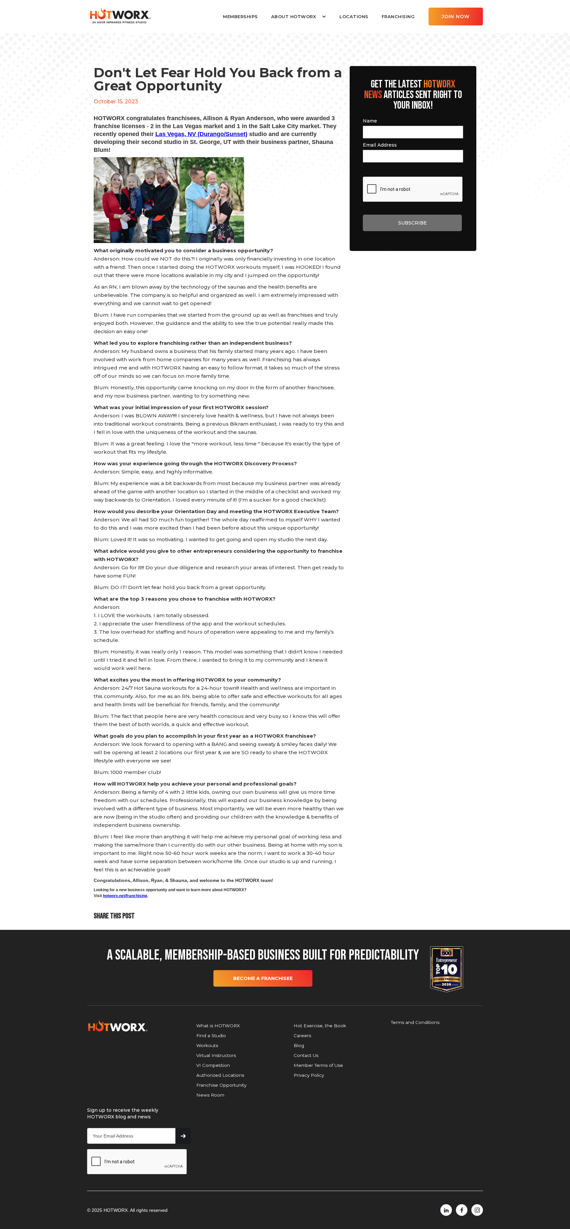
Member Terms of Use (318, 1065)
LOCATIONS (353, 16)
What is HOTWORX (218, 1025)
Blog (299, 1045)
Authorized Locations (220, 1075)
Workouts (207, 1045)
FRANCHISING (398, 16)
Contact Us (306, 1055)
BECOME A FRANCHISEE (263, 978)
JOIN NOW (456, 16)
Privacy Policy (309, 1075)
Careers (302, 1035)
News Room (210, 1095)
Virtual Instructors (216, 1055)
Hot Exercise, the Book (320, 1025)
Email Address (380, 145)
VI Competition (213, 1065)
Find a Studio (211, 1035)
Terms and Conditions (415, 1022)
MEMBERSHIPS (240, 16)
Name (370, 121)
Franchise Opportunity (221, 1085)
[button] (299, 16)
